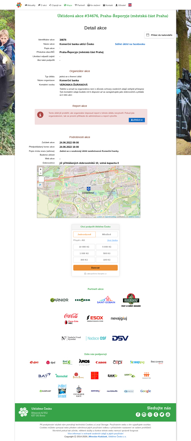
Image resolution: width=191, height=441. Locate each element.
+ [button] (40, 169)
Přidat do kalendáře (161, 34)
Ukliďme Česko (133, 216)
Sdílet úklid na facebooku (130, 44)
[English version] (130, 4)
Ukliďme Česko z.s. (117, 436)
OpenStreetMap (110, 216)
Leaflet (99, 216)
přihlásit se (138, 120)
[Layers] (41, 179)
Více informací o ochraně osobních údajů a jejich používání (95, 433)
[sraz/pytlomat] (89, 188)
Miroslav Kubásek (98, 436)
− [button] (40, 173)
